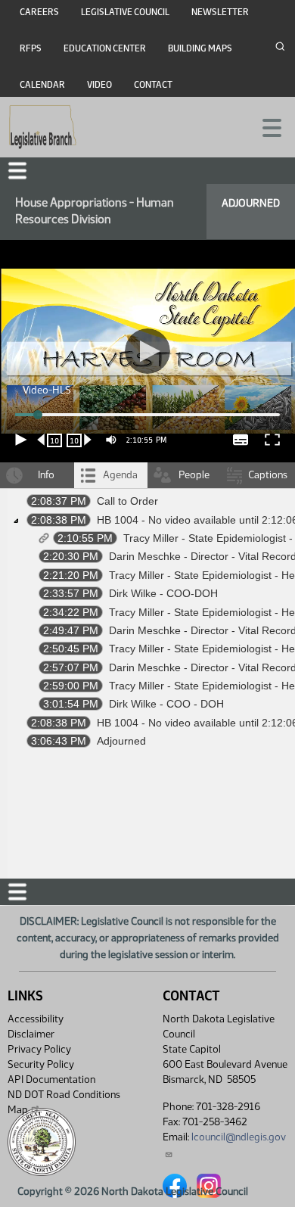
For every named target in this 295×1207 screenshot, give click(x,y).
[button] (147, 603)
